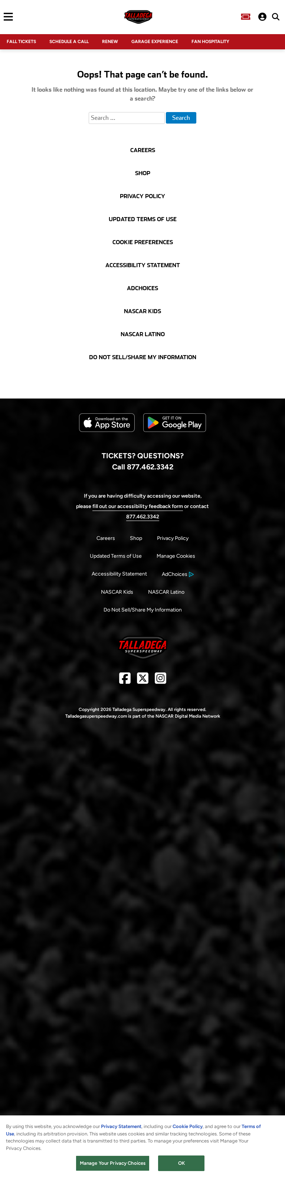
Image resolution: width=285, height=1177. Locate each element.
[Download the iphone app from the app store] (107, 430)
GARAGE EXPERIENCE (154, 41)
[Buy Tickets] (246, 17)
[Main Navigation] (6, 17)
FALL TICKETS (21, 41)
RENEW (110, 41)
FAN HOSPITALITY (210, 41)
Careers (105, 538)
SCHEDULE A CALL (69, 41)
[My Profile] (262, 17)
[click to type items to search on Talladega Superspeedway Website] (276, 17)
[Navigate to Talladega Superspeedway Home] (138, 16)
